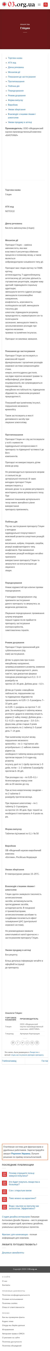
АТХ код (12, 63)
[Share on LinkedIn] (37, 1043)
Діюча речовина (16, 67)
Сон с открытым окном (20, 1190)
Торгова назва (15, 58)
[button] (39, 4)
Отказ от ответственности (13, 1307)
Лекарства (25, 24)
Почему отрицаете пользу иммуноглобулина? (21, 1174)
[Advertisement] (27, 158)
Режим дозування (17, 95)
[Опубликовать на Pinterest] (32, 1043)
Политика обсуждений (11, 1346)
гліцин (13, 1055)
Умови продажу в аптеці (20, 122)
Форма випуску (15, 100)
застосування (21, 1055)
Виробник (13, 105)
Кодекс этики (7, 1321)
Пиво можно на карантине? (22, 1198)
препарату (39, 1055)
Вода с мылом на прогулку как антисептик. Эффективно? (24, 1207)
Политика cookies (9, 1303)
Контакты (6, 1285)
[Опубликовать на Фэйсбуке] (18, 1043)
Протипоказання (16, 81)
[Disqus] (25, 1101)
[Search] (45, 5)
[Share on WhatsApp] (13, 1043)
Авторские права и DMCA (13, 1334)
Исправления (8, 1330)
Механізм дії (14, 72)
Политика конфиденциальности (16, 1295)
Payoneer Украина (20, 1153)
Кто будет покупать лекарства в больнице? (24, 1183)
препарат (31, 1055)
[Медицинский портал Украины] (19, 4)
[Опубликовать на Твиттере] (22, 1043)
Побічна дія (13, 86)
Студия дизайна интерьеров (16, 1217)
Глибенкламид (9, 1061)
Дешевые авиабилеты (13, 1253)
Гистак (45, 1061)
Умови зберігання (16, 109)
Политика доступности (12, 1342)
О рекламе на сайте (11, 1338)
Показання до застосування (22, 77)
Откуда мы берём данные (13, 1325)
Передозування (16, 91)
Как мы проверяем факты (13, 1317)
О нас (4, 1281)
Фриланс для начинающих (15, 1234)
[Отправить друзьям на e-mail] (27, 1043)
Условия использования (12, 1299)
